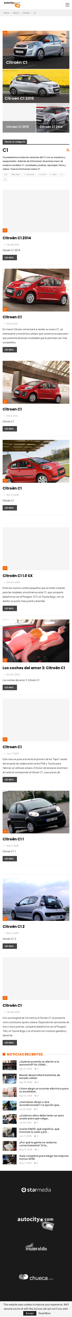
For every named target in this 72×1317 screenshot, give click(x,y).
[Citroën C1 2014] (53, 118)
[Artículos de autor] (5, 244)
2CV (6, 174)
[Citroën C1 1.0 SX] (36, 548)
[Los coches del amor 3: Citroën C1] (36, 640)
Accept (30, 1313)
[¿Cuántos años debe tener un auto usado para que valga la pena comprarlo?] (10, 1119)
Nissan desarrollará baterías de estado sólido (39, 1076)
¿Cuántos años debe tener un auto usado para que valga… (41, 1117)
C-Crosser (29, 174)
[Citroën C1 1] (36, 812)
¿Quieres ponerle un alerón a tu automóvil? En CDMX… (39, 1063)
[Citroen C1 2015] (36, 86)
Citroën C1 (16, 62)
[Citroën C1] (36, 50)
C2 (62, 174)
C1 (5, 32)
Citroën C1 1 (13, 839)
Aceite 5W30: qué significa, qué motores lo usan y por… (39, 1130)
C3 (5, 179)
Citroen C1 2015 (19, 98)
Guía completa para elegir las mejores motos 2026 (44, 1157)
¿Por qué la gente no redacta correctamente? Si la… (38, 1144)
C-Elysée (42, 174)
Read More (45, 1313)
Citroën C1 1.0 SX (18, 575)
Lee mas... (10, 257)
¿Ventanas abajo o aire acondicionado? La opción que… (40, 1103)
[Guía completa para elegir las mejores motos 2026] (10, 1159)
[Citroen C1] (36, 290)
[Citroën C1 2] (36, 899)
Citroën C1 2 (14, 926)
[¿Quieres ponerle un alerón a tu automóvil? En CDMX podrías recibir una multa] (10, 1065)
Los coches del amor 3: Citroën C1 (34, 667)
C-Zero (53, 174)
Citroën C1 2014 (51, 127)
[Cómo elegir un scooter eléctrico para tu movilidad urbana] (10, 1092)
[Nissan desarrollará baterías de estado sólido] (10, 1079)
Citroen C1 (12, 317)
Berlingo (16, 174)
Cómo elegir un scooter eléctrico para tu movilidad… (44, 1090)
